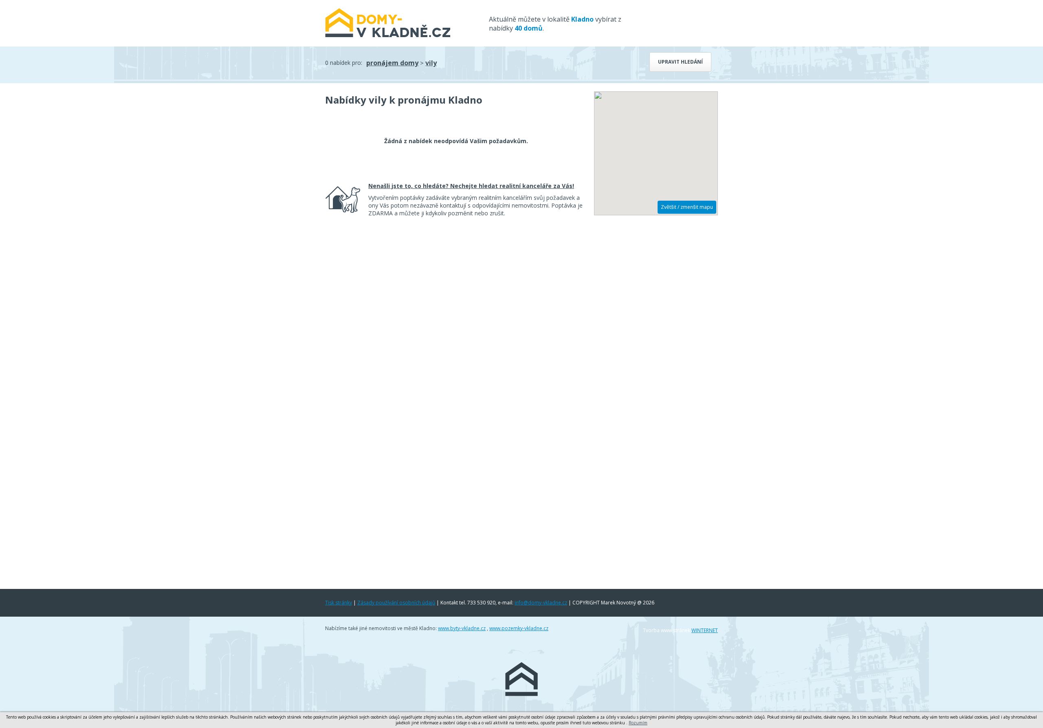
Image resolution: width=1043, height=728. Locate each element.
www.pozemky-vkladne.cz (518, 628)
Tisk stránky (338, 602)
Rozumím (638, 723)
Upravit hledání (680, 61)
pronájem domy (392, 62)
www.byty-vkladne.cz (462, 628)
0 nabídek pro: (343, 62)
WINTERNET (704, 630)
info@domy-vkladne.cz (541, 602)
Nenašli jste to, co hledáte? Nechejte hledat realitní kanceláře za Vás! (471, 186)
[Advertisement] (656, 345)
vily (431, 62)
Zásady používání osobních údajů (396, 602)
